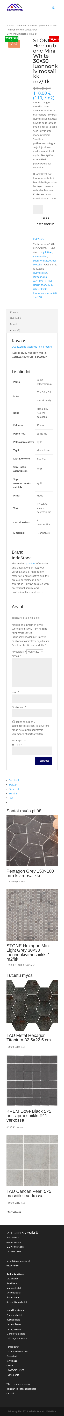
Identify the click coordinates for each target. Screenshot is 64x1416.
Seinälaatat (12, 1283)
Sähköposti (19, 707)
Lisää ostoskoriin (45, 221)
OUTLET (10, 1365)
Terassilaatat (12, 1346)
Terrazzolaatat (13, 1324)
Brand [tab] (13, 324)
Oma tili (10, 1393)
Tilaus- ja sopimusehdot (18, 1384)
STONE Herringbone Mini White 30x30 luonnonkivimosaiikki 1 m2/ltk (45, 289)
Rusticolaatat (13, 1319)
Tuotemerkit (12, 1374)
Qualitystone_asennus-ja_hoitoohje (32, 346)
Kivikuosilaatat (13, 1292)
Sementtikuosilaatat (16, 1302)
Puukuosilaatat (14, 1315)
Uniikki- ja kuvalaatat (16, 1338)
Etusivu (10, 25)
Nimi (15, 692)
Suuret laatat (13, 1297)
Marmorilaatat (13, 1288)
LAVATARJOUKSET (15, 1370)
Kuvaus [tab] (14, 312)
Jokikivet (43, 25)
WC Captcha (19, 740)
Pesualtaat (11, 1356)
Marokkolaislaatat (15, 1333)
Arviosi (17, 656)
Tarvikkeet (11, 1360)
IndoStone (39, 239)
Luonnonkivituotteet (26, 25)
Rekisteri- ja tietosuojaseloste (21, 1388)
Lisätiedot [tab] (15, 318)
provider (31, 563)
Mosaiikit (38, 264)
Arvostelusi (19, 651)
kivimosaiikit (40, 272)
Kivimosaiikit (40, 256)
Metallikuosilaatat (15, 1310)
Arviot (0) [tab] (15, 330)
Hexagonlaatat (14, 1329)
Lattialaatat (12, 1278)
